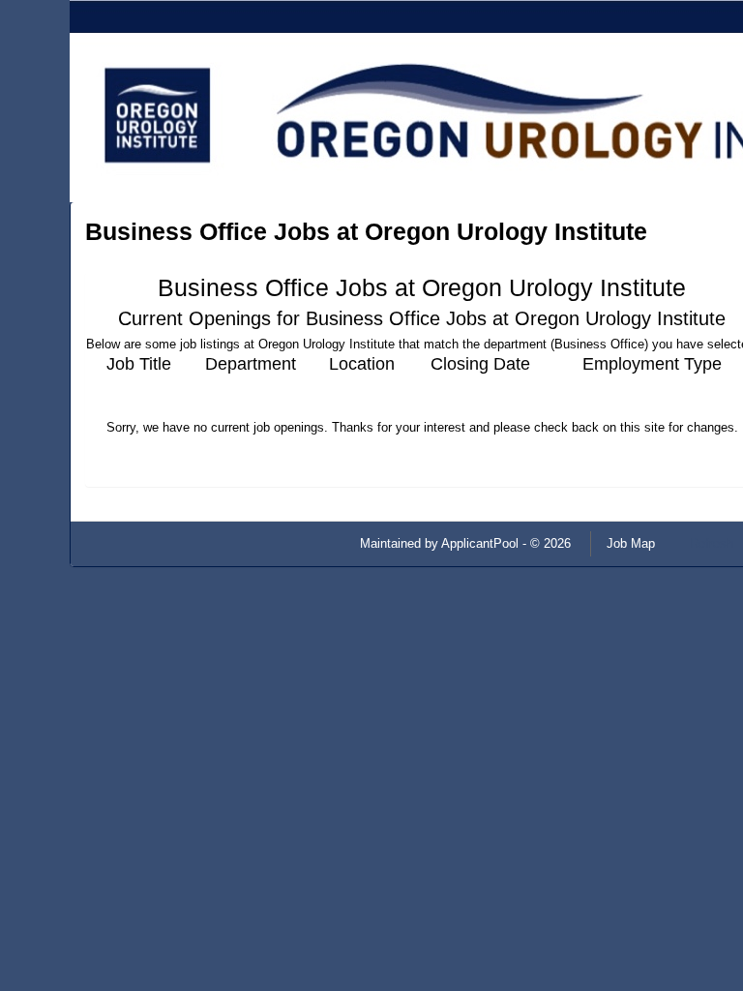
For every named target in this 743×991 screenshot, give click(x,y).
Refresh (711, 543)
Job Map (631, 543)
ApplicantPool (480, 543)
